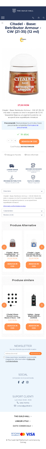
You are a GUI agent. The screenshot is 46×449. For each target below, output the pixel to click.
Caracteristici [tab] (8, 211)
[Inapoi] (1, 23)
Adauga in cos (29, 141)
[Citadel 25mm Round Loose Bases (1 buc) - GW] (12, 300)
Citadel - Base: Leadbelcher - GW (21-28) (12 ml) (12, 254)
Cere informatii (32, 155)
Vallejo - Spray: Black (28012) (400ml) (34, 316)
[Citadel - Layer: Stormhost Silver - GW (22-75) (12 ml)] (34, 241)
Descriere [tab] (7, 191)
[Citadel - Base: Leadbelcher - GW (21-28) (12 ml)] (12, 242)
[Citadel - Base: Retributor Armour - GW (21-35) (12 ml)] (23, 75)
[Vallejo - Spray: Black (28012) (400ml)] (34, 300)
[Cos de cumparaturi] (38, 18)
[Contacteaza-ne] (33, 18)
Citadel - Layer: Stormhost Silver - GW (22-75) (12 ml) (33, 254)
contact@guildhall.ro (24, 406)
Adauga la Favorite (13, 155)
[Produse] (3, 18)
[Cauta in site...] (43, 18)
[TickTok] (23, 382)
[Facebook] (19, 382)
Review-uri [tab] (8, 215)
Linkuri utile (22, 421)
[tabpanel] (23, 75)
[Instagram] (27, 382)
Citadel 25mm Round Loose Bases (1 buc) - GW (12, 316)
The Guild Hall (22, 416)
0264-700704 (24, 403)
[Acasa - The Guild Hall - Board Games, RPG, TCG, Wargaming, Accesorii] (23, 11)
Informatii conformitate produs (14, 206)
